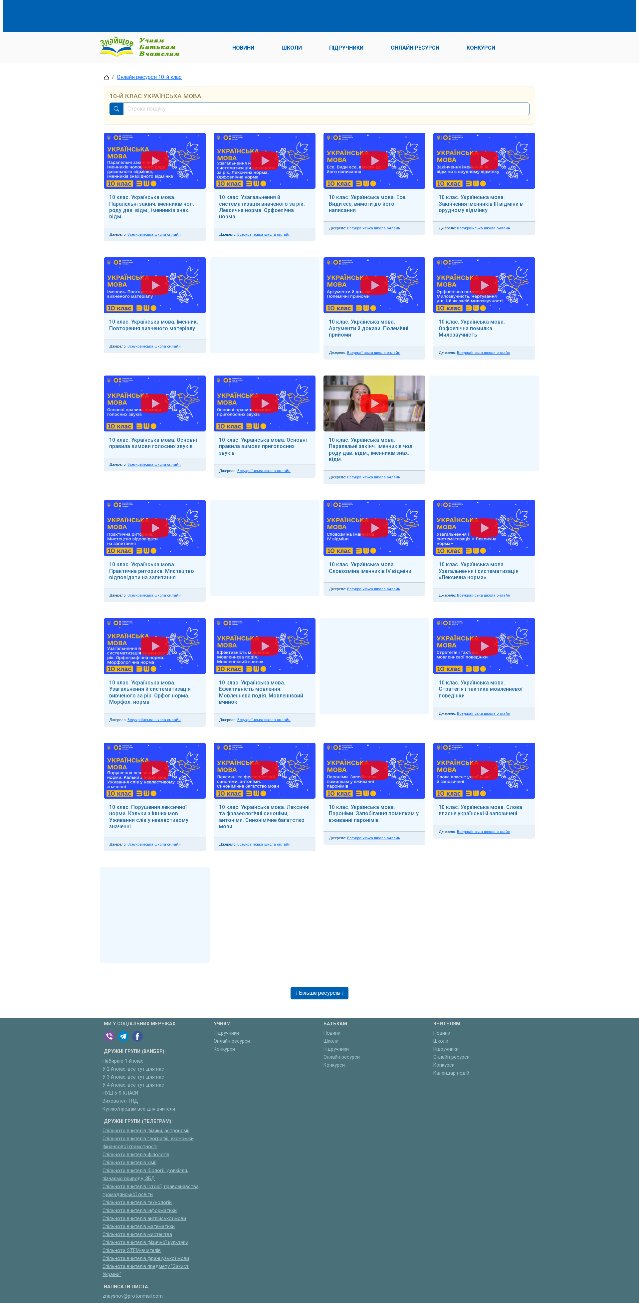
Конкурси (224, 1049)
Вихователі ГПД (120, 1101)
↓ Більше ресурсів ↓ (319, 993)
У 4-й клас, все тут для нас (133, 1085)
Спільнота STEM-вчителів (132, 1250)
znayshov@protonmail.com (133, 1296)
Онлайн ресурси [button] (415, 48)
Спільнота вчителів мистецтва (137, 1234)
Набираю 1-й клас (123, 1061)
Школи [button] (292, 48)
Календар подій (451, 1073)
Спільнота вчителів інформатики (140, 1210)
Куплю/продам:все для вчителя (139, 1109)
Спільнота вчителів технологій (137, 1202)
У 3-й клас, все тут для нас (133, 1077)
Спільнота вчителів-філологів (136, 1155)
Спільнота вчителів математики (139, 1226)
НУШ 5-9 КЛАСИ (120, 1093)
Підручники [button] (346, 48)
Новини (331, 1033)
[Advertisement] (225, 15)
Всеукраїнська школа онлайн (154, 234)
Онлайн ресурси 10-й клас (149, 77)
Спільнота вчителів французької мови (146, 1258)
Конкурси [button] (481, 48)
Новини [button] (243, 48)
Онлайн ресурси (232, 1041)
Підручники (226, 1033)
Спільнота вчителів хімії (129, 1163)
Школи (330, 1041)
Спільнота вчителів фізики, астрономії (146, 1131)
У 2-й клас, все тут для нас (133, 1069)
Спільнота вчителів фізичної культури (145, 1242)
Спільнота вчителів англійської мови (144, 1218)
